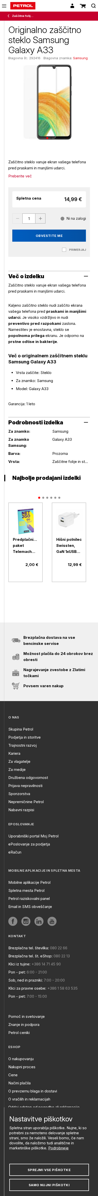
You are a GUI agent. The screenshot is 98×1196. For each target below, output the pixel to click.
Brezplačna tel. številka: (28, 948)
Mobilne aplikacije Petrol (29, 882)
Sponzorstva (19, 793)
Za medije (17, 769)
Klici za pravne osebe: (27, 988)
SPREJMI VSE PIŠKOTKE (49, 1170)
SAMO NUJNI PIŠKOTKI (49, 1185)
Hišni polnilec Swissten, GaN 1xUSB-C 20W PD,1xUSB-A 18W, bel (69, 546)
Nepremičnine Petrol (26, 801)
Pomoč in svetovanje (26, 1016)
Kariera (14, 753)
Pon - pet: (17, 972)
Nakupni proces (21, 1066)
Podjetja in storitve (24, 737)
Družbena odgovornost (28, 777)
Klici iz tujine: (19, 964)
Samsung (80, 58)
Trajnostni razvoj (22, 745)
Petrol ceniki (19, 1032)
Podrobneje (58, 1148)
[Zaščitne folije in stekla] (9, 16)
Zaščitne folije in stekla (23, 16)
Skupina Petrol (20, 729)
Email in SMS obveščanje (30, 906)
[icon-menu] (4, 6)
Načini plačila (19, 1083)
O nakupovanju (21, 1058)
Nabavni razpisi (21, 809)
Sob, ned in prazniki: (25, 980)
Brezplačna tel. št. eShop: (30, 956)
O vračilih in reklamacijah (29, 1099)
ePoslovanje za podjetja (29, 844)
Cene (13, 1075)
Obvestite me (49, 236)
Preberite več (20, 176)
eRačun (14, 852)
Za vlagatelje (19, 761)
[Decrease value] (17, 218)
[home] (22, 6)
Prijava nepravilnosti (25, 785)
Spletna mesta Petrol (26, 890)
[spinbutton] (28, 218)
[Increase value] (40, 218)
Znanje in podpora (23, 1024)
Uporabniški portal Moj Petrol (33, 836)
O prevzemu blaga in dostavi (32, 1091)
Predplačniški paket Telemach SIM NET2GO (25, 546)
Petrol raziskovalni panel (29, 898)
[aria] (25, 519)
